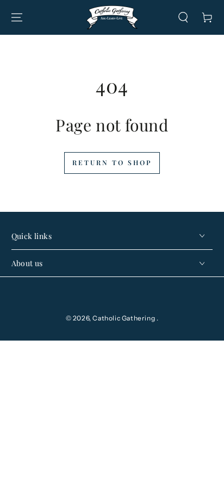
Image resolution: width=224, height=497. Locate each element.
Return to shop (112, 162)
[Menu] (17, 17)
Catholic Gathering (124, 318)
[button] (183, 17)
